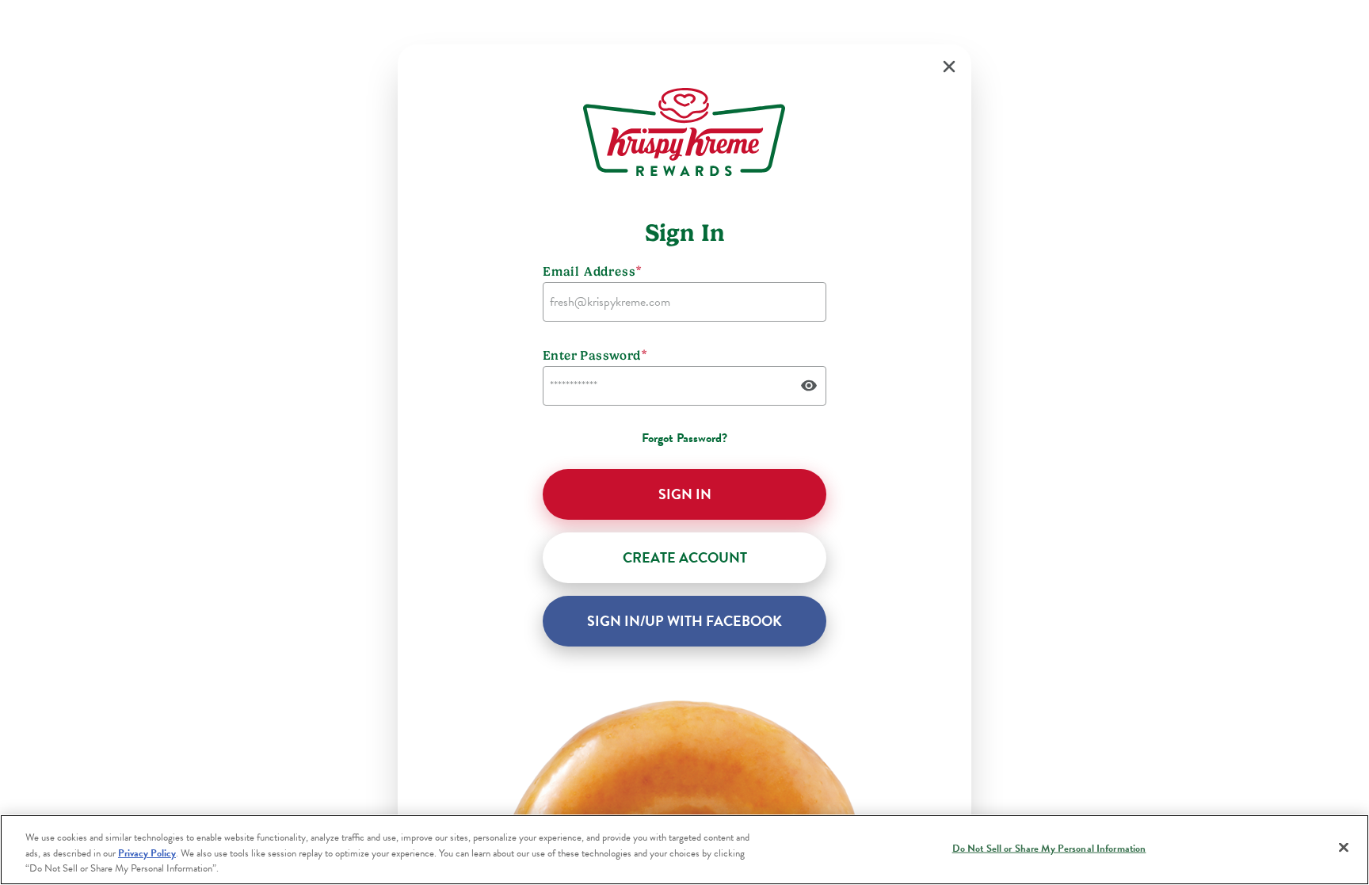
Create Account (685, 557)
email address (593, 270)
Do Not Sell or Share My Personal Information (1049, 848)
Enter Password (595, 354)
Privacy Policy (147, 853)
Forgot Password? (684, 438)
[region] (684, 849)
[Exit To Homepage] (949, 66)
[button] (684, 494)
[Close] (1343, 847)
